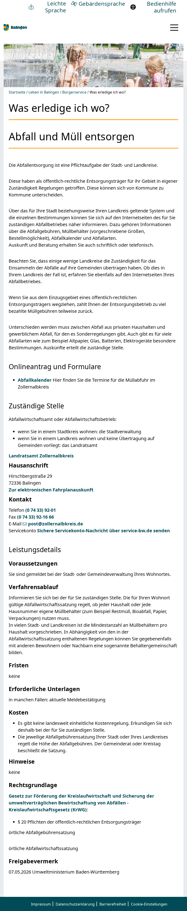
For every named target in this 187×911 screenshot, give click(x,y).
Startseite (17, 92)
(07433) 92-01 (40, 510)
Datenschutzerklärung (75, 904)
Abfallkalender (35, 380)
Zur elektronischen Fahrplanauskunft (51, 490)
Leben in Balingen (44, 92)
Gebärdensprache (102, 3)
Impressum (41, 904)
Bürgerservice (74, 92)
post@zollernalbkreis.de (55, 524)
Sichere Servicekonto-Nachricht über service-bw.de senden (103, 530)
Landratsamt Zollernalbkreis (41, 456)
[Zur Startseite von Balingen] (15, 27)
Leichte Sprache (55, 7)
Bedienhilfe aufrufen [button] (161, 7)
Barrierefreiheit (112, 904)
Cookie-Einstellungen (149, 904)
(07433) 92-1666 (35, 517)
